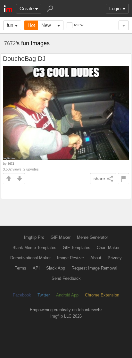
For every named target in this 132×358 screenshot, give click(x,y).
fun (10, 25)
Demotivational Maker (30, 257)
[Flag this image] (123, 178)
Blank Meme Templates (34, 247)
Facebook (22, 295)
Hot (31, 25)
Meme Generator (92, 237)
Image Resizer (70, 257)
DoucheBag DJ (24, 58)
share (99, 178)
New (46, 25)
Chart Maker (108, 247)
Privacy (115, 257)
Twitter (43, 295)
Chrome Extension (102, 295)
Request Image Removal (94, 268)
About (95, 257)
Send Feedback (66, 278)
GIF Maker (60, 237)
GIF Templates (76, 247)
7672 (10, 43)
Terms (20, 268)
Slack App (55, 268)
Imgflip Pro (34, 237)
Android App (67, 295)
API (36, 268)
